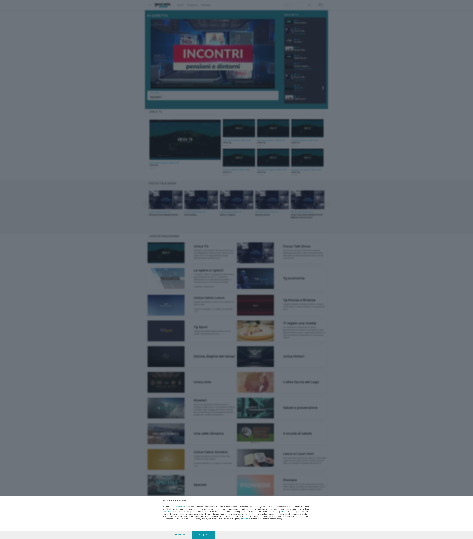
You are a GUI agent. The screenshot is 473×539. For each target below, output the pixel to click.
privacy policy (245, 518)
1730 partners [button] (179, 506)
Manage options (177, 534)
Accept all (203, 534)
